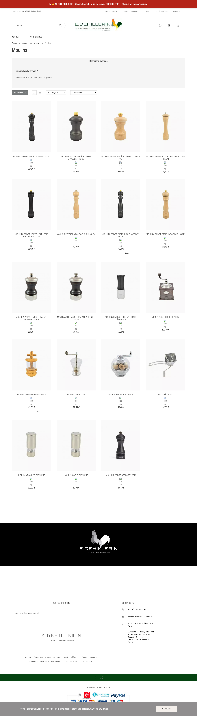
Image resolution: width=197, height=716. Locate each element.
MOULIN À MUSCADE (76, 395)
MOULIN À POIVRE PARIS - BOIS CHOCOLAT (31, 156)
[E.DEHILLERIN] (98, 25)
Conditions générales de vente (47, 657)
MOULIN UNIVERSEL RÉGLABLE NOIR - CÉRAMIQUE (121, 318)
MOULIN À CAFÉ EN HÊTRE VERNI (165, 317)
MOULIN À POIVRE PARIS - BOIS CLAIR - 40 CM (76, 234)
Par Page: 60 (53, 92)
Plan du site (87, 661)
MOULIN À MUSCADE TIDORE (121, 395)
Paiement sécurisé (90, 657)
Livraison (27, 657)
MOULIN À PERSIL (165, 395)
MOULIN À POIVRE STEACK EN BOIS (121, 475)
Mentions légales (71, 657)
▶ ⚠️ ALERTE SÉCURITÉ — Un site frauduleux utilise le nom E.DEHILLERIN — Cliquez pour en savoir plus (98, 4)
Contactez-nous (71, 661)
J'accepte (167, 709)
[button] (34, 92)
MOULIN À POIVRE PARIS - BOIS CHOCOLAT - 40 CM (121, 235)
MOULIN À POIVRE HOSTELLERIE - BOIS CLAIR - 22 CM (165, 157)
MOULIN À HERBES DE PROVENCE (31, 395)
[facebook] (95, 677)
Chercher (62, 25)
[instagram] (101, 677)
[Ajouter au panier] (24, 127)
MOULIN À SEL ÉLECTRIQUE (76, 475)
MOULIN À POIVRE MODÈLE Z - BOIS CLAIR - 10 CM (120, 157)
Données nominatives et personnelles (45, 661)
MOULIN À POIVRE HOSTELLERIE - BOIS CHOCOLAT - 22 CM (31, 235)
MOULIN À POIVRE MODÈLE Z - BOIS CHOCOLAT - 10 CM (76, 157)
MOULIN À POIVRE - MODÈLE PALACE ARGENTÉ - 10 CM (31, 318)
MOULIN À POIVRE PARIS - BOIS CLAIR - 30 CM (165, 234)
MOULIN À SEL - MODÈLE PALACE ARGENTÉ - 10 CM (76, 318)
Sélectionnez (77, 92)
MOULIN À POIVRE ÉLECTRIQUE (31, 475)
